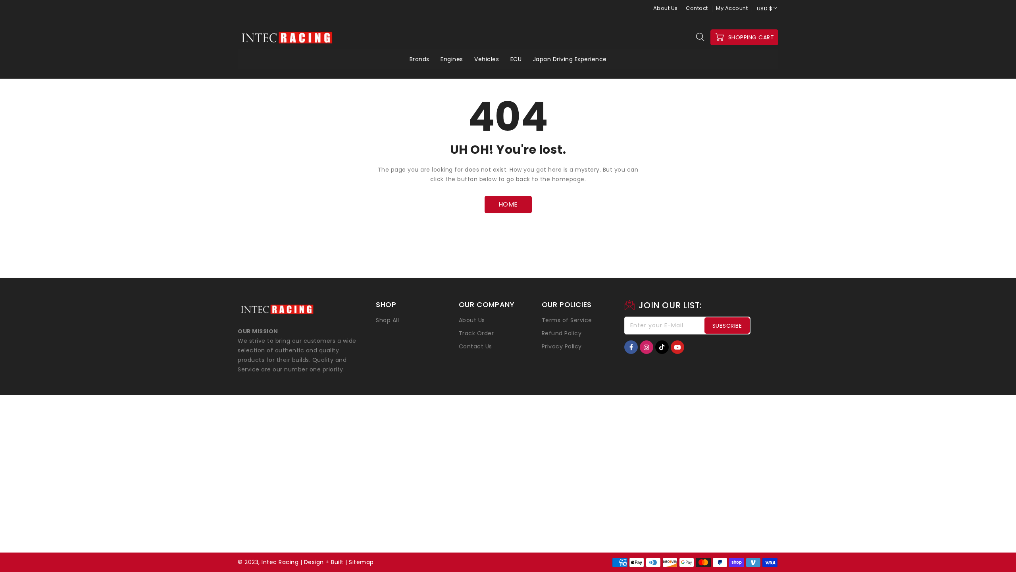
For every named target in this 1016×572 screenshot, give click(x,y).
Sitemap (361, 562)
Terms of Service (567, 320)
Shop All (387, 320)
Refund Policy (562, 333)
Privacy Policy (562, 346)
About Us (665, 8)
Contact (697, 8)
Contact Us (475, 346)
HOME (508, 204)
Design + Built (324, 562)
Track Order (476, 333)
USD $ (765, 8)
